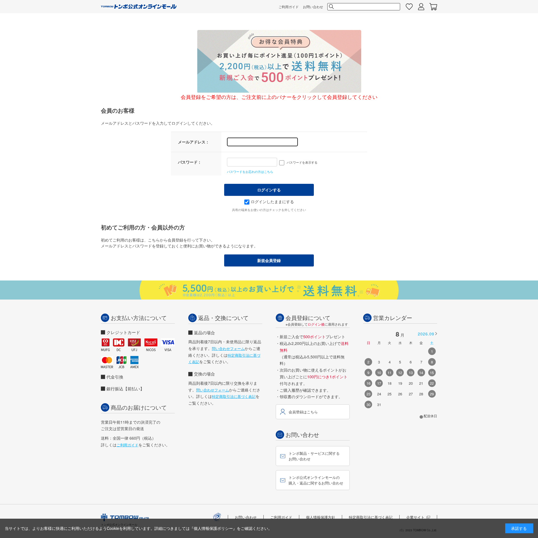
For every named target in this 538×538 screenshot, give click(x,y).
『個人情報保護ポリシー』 (213, 528)
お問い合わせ (313, 6)
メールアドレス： (193, 142)
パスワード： (189, 162)
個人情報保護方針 (320, 517)
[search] (331, 6)
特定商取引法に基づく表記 (234, 396)
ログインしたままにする (272, 201)
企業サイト (415, 517)
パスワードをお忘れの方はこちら (250, 171)
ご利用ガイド (289, 6)
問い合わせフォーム (228, 348)
